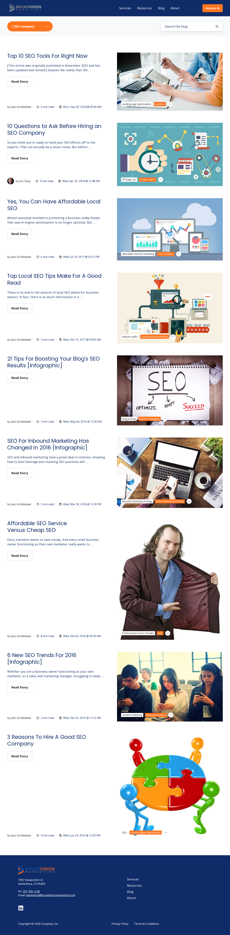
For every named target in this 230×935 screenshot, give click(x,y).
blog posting (129, 418)
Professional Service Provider (138, 633)
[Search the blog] (217, 26)
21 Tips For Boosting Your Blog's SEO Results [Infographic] (53, 362)
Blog (161, 8)
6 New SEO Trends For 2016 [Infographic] (41, 658)
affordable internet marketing (138, 253)
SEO (160, 633)
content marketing (132, 714)
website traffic (130, 336)
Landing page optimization (136, 104)
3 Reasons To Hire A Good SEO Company (46, 740)
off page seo (129, 179)
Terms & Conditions (146, 924)
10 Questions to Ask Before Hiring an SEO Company (54, 129)
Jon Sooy (24, 181)
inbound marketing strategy (137, 501)
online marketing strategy (170, 501)
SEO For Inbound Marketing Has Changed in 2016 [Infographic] (48, 444)
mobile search (147, 179)
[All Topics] (170, 104)
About (175, 8)
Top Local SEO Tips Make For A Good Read (54, 279)
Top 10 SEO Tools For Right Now (47, 56)
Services (125, 8)
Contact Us (212, 8)
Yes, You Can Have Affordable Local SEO (54, 205)
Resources (144, 8)
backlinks (160, 104)
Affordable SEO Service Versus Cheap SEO (37, 526)
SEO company (165, 253)
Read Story (19, 81)
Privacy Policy (119, 924)
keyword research (155, 714)
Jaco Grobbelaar (21, 107)
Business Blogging (149, 418)
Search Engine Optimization (145, 832)
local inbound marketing (154, 336)
